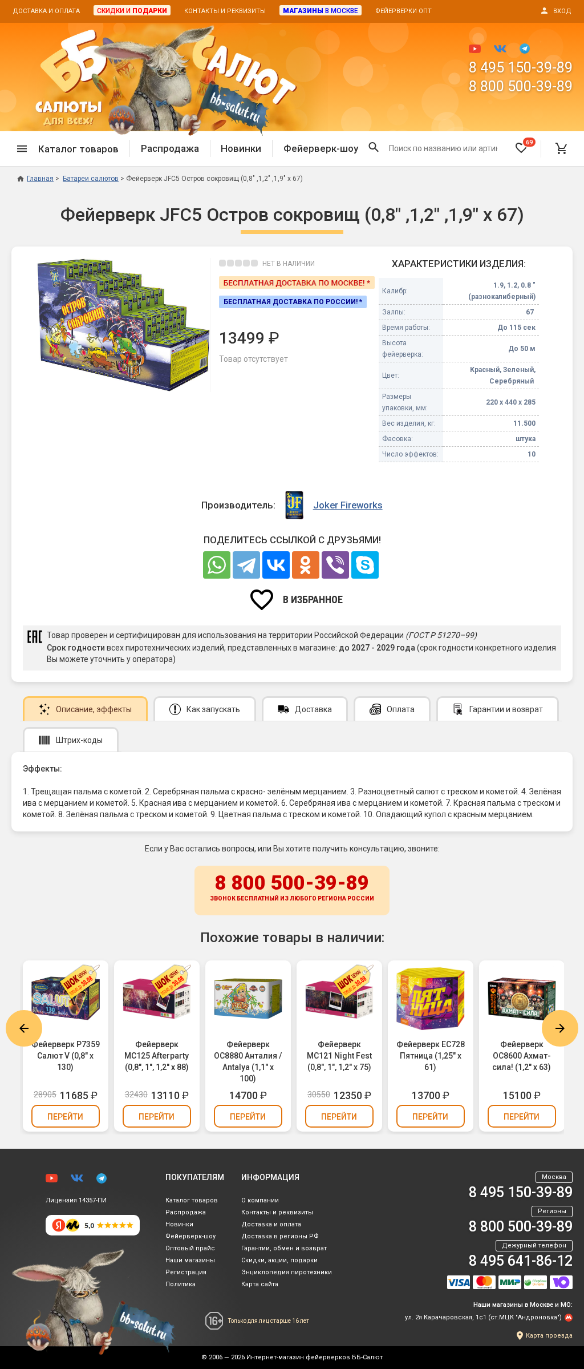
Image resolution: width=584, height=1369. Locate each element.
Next (560, 1028)
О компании (260, 1200)
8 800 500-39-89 (521, 86)
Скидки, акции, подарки (279, 1260)
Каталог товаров (191, 1200)
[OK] (305, 565)
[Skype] (365, 565)
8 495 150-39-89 (521, 67)
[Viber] (335, 565)
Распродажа (170, 148)
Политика (180, 1284)
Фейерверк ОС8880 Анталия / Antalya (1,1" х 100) (248, 1061)
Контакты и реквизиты (225, 11)
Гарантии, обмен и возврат (284, 1248)
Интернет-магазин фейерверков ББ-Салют (314, 1357)
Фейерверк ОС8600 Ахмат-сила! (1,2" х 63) (521, 1056)
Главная (40, 179)
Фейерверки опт (403, 11)
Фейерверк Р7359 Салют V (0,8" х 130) (65, 1056)
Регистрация (185, 1272)
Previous (24, 1028)
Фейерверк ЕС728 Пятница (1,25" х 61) (430, 1056)
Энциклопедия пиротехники (286, 1272)
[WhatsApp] (216, 565)
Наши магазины (190, 1260)
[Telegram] (246, 565)
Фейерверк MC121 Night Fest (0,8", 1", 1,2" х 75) (339, 1056)
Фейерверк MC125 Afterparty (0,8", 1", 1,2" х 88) (156, 1056)
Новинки (241, 148)
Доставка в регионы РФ (280, 1236)
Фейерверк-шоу (320, 148)
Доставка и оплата (46, 11)
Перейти (65, 1116)
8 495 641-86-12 (521, 1261)
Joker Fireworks (348, 505)
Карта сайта (259, 1284)
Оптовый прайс (190, 1248)
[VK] (276, 565)
